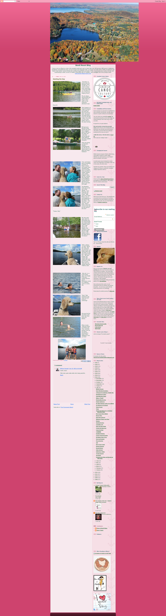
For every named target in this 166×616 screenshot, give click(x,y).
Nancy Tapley (100, 530)
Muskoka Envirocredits (100, 323)
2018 (96, 368)
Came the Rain (99, 430)
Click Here (96, 317)
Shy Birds (98, 455)
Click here (108, 310)
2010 (96, 476)
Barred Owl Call (99, 325)
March (98, 466)
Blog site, (112, 291)
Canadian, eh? (99, 424)
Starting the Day (100, 422)
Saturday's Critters (106, 486)
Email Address (103, 216)
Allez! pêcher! (99, 450)
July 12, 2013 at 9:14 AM (75, 368)
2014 (96, 375)
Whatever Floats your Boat (102, 419)
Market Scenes (99, 389)
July (97, 387)
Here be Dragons (100, 439)
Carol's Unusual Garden (102, 435)
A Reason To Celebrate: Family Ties (105, 392)
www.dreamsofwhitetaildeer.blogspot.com (104, 357)
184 (97, 442)
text (97, 226)
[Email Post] (81, 361)
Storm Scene (99, 407)
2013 (96, 377)
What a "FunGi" (100, 398)
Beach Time (99, 415)
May (97, 462)
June (97, 460)
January (98, 470)
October (98, 382)
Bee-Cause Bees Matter (102, 413)
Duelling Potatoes (100, 433)
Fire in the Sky (99, 441)
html (97, 224)
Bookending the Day (101, 400)
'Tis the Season (100, 453)
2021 (96, 362)
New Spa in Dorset (100, 417)
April (97, 464)
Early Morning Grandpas (102, 390)
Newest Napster (100, 446)
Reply (61, 375)
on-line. (109, 116)
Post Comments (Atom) (67, 407)
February (98, 468)
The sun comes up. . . (107, 514)
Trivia (97, 409)
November (99, 380)
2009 (96, 477)
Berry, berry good (100, 444)
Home (72, 404)
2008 (96, 479)
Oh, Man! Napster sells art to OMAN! (105, 403)
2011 (96, 474)
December (99, 378)
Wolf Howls (97, 328)
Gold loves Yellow (100, 451)
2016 (96, 371)
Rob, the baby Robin (101, 426)
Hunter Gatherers (100, 401)
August (98, 385)
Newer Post (57, 404)
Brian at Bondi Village (102, 528)
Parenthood (98, 496)
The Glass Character (100, 512)
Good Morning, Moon (101, 396)
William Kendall (64, 368)
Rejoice (98, 421)
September (99, 384)
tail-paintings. (103, 281)
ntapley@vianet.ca (102, 202)
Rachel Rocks (99, 448)
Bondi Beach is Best (101, 394)
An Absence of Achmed (102, 405)
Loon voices (98, 327)
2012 (96, 472)
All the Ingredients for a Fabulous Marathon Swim (104, 411)
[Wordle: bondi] (98, 190)
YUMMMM (98, 431)
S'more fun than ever (101, 428)
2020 (96, 364)
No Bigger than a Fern (101, 437)
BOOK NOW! (97, 105)
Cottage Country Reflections (102, 485)
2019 (96, 366)
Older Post (87, 404)
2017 (96, 369)
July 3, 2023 (98, 497)
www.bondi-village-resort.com (83, 73)
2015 (96, 373)
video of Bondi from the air (106, 179)
